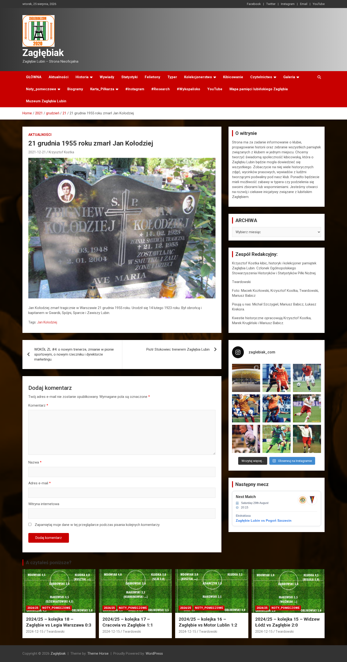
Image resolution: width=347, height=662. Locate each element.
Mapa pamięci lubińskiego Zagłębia (258, 89)
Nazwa (35, 462)
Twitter (270, 4)
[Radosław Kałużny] (276, 439)
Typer (172, 77)
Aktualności (58, 77)
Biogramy (75, 89)
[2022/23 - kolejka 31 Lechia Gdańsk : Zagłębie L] (246, 378)
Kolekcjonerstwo (198, 77)
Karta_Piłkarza (102, 89)
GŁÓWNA (34, 77)
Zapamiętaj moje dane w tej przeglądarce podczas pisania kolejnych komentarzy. (97, 525)
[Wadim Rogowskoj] (276, 408)
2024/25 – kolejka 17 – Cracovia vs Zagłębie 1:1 (127, 622)
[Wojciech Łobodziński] (307, 378)
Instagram (288, 4)
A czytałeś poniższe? (49, 562)
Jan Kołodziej (47, 322)
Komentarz (38, 405)
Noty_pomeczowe (41, 89)
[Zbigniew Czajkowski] (276, 378)
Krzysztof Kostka (61, 152)
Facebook (254, 4)
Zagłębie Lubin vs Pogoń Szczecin (264, 520)
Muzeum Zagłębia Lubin (46, 101)
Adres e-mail (39, 483)
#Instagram (134, 89)
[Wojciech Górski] (246, 408)
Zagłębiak (43, 52)
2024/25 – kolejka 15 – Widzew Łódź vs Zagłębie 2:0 (287, 622)
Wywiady (107, 77)
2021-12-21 (37, 152)
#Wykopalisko (188, 89)
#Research (160, 89)
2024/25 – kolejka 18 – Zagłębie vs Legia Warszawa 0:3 (58, 622)
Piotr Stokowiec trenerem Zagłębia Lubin (178, 349)
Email (303, 4)
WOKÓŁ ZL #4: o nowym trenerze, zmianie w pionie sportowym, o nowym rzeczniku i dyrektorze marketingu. (74, 354)
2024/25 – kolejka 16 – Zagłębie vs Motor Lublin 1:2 (208, 622)
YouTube (319, 4)
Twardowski (55, 631)
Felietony (152, 77)
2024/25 (32, 608)
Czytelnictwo (261, 77)
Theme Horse (98, 653)
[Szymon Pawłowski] (307, 408)
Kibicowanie (233, 77)
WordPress (154, 653)
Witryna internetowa (43, 504)
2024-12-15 (34, 631)
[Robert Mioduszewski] (246, 439)
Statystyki (129, 77)
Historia (82, 77)
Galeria (289, 77)
